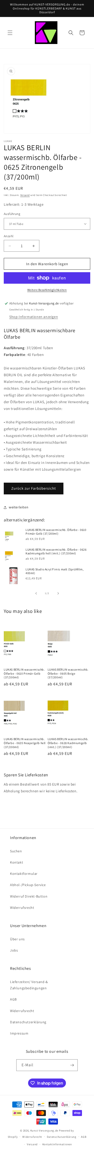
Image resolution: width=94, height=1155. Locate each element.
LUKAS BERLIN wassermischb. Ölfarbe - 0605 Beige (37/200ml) (68, 673)
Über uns (17, 939)
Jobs (14, 950)
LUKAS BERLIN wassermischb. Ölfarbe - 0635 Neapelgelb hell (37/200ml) (25, 743)
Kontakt (16, 862)
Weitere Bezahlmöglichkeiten (47, 290)
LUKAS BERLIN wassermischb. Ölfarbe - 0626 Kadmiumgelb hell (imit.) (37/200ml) (56, 551)
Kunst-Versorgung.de (44, 1130)
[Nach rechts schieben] (58, 593)
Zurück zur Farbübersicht (33, 488)
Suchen (16, 851)
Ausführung (12, 214)
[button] (10, 32)
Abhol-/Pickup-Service (28, 885)
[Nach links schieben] (36, 593)
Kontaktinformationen (57, 1144)
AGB (13, 999)
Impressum (19, 1033)
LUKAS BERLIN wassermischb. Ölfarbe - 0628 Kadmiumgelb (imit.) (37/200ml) (68, 743)
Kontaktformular (24, 873)
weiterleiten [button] (18, 507)
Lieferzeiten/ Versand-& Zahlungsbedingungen (29, 985)
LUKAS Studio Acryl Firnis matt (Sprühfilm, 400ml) (54, 571)
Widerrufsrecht (22, 907)
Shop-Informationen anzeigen (33, 316)
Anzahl (8, 236)
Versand (25, 195)
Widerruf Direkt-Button (28, 896)
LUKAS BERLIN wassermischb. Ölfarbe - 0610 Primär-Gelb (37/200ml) (56, 532)
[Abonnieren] (71, 1065)
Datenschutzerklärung (28, 1022)
